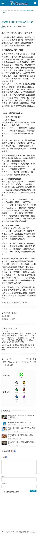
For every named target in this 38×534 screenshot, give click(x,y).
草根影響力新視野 (19, 302)
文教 (9, 11)
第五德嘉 (24, 26)
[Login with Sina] (12, 451)
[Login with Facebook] (15, 451)
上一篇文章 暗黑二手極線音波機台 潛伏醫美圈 (9, 362)
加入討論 (6, 451)
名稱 (3, 476)
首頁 (3, 11)
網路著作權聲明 (9, 319)
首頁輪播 (13, 11)
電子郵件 (4, 483)
